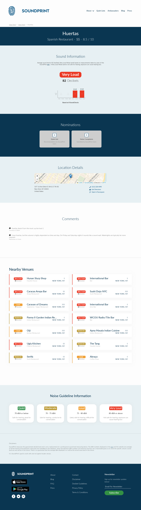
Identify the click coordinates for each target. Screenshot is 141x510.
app (48, 64)
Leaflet (80, 182)
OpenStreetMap (88, 182)
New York (12, 25)
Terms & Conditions (80, 492)
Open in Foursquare (98, 192)
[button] (70, 176)
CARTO (104, 182)
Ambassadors (113, 11)
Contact (75, 475)
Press (129, 11)
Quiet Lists (100, 11)
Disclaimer (76, 479)
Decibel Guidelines (79, 484)
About (89, 11)
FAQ (52, 484)
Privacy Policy (77, 488)
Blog (123, 11)
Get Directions (96, 189)
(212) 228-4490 (97, 187)
